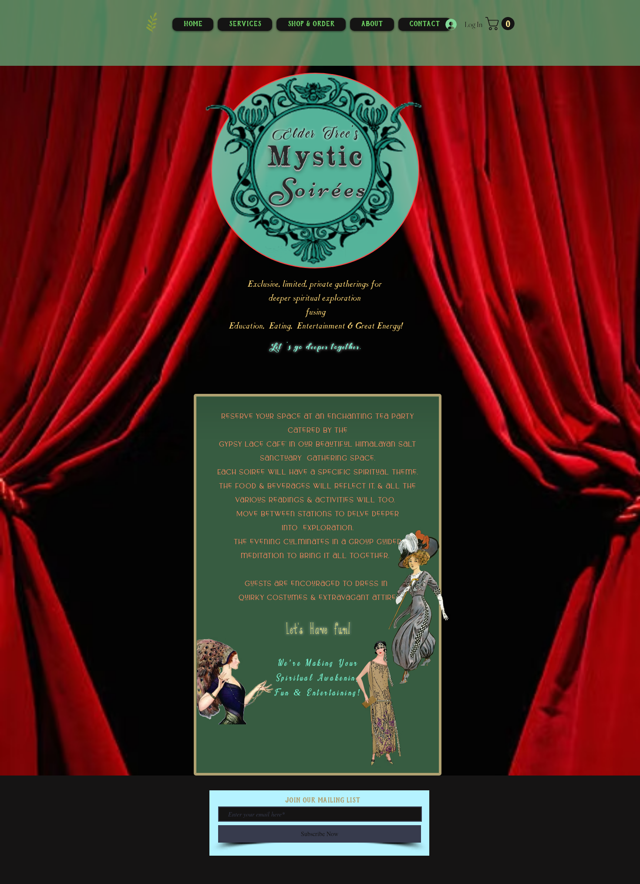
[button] (501, 23)
